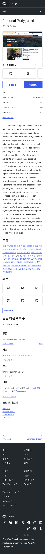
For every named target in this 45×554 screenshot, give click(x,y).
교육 (4, 256)
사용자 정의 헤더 (34, 249)
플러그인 (28, 458)
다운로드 (33, 84)
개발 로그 (6, 408)
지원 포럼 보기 (8, 360)
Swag (27, 484)
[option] (8, 288)
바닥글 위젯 (21, 256)
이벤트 (27, 475)
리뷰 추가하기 (8, 343)
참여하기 (28, 471)
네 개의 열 (32, 256)
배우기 (5, 471)
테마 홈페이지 (8, 117)
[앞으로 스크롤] (40, 64)
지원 (4, 475)
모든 (40, 343)
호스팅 (5, 458)
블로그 (35, 246)
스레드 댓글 (7, 269)
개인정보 (6, 463)
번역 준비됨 (26, 269)
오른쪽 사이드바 (30, 262)
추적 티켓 (6, 417)
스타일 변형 (25, 265)
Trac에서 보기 (8, 414)
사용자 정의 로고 (9, 252)
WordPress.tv (9, 484)
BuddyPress (9, 505)
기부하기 (29, 480)
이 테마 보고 (7, 376)
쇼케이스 (28, 450)
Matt (6, 496)
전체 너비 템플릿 (11, 259)
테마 (4, 11)
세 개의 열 (17, 269)
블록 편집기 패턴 (9, 246)
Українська (21, 391)
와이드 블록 (7, 272)
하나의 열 (9, 262)
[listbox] (22, 294)
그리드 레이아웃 (26, 259)
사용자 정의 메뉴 (23, 252)
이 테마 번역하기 (9, 396)
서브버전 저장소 (8, 411)
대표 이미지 (11, 256)
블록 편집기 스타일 (24, 246)
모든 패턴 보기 (9, 310)
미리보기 (12, 84)
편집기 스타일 (36, 252)
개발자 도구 (7, 480)
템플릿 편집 (36, 265)
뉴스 (4, 454)
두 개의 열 (36, 269)
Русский (6, 391)
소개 (4, 450)
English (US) (35, 388)
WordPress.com (11, 492)
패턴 (26, 463)
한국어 (11, 516)
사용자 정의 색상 (19, 249)
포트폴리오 (18, 262)
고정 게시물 (15, 265)
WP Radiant (11, 26)
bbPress (7, 501)
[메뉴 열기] (41, 3)
